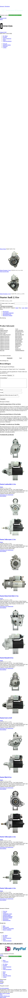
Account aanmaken (4, 988)
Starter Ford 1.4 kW (6, 718)
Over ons (5, 911)
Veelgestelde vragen (7, 913)
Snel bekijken (3, 496)
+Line (22, 307)
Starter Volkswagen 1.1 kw (8, 539)
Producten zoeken (4, 15)
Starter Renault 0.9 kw (6, 657)
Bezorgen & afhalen (7, 917)
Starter (4, 249)
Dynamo (5, 936)
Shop (4, 926)
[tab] (15, 311)
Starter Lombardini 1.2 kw (8, 484)
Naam (1, 389)
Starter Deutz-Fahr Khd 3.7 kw (9, 596)
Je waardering (3, 375)
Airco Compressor (7, 938)
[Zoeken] (0, 17)
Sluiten (1, 955)
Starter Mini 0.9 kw (6, 777)
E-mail (1, 392)
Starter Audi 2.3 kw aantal (8, 303)
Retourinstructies (6, 920)
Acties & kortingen (7, 940)
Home (1, 249)
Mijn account (6, 927)
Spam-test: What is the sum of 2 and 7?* (9, 395)
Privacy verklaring (7, 929)
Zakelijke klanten (7, 915)
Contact (4, 912)
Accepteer (7, 993)
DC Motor (5, 935)
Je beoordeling (3, 378)
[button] (6, 494)
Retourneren (5, 919)
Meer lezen (2, 993)
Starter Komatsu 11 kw (5, 270)
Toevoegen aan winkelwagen (6, 306)
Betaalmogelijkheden (7, 916)
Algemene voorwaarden (8, 928)
